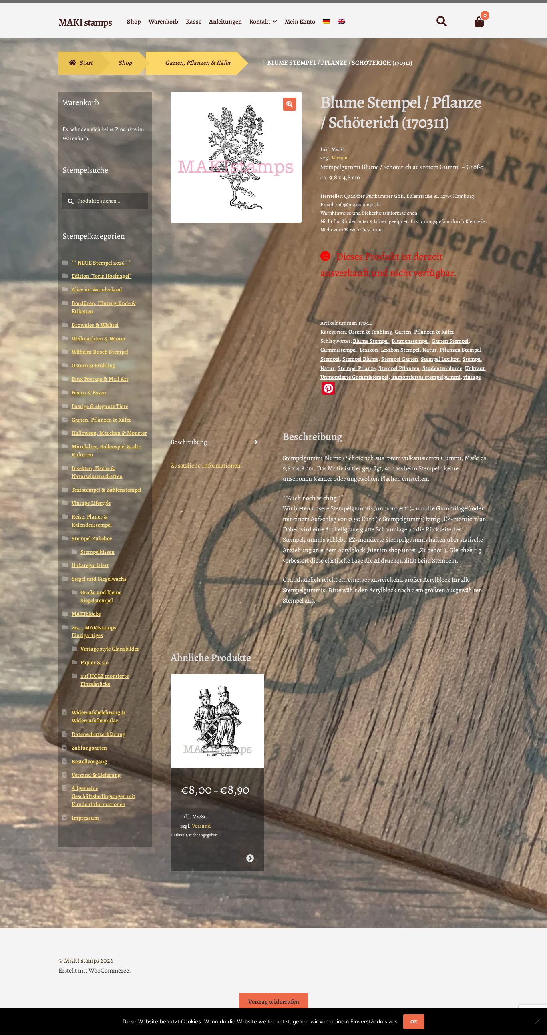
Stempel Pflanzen (399, 368)
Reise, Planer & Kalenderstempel (92, 521)
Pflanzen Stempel (460, 350)
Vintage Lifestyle (91, 503)
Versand (340, 157)
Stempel (330, 359)
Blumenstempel (410, 341)
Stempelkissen (97, 552)
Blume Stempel (371, 341)
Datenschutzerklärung (98, 734)
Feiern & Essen (89, 392)
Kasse (193, 21)
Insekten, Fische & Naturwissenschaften (97, 472)
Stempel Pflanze (357, 368)
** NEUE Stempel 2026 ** (101, 263)
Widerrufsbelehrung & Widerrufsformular (98, 716)
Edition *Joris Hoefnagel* (102, 276)
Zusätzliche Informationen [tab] (206, 465)
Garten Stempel (450, 341)
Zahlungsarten (89, 748)
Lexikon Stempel (400, 350)
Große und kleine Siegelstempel (100, 596)
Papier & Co (94, 662)
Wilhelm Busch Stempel (100, 352)
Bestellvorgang (89, 761)
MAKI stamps (85, 22)
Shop (134, 21)
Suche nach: (441, 21)
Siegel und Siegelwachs (99, 579)
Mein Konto (300, 21)
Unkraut (475, 368)
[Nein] (537, 1021)
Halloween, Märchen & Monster (109, 433)
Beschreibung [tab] (189, 442)
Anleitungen (225, 21)
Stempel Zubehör (92, 538)
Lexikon (369, 350)
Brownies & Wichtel (95, 325)
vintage (472, 377)
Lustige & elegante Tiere (100, 406)
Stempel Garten (399, 359)
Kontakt (259, 21)
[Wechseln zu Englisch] (341, 23)
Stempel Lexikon (440, 359)
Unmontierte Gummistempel (354, 377)
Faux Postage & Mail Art (100, 379)
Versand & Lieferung (96, 775)
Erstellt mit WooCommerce (93, 970)
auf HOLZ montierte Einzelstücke (104, 680)
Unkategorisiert (90, 565)
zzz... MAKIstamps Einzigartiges (94, 631)
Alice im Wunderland (97, 289)
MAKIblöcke (86, 614)
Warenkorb (163, 21)
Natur (429, 350)
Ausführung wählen (249, 858)
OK (413, 1021)
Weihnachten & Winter (99, 338)
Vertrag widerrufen (273, 1001)
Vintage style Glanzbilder (109, 649)
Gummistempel (338, 350)
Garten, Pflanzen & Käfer (198, 62)
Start (86, 62)
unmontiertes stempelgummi (426, 377)
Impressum (85, 818)
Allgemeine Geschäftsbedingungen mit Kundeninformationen (103, 796)
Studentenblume (442, 368)
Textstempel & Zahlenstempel (106, 490)
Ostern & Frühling (370, 332)
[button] (289, 104)
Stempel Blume (360, 359)
